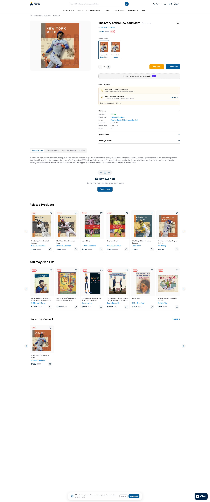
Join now (173, 97)
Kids (40, 15)
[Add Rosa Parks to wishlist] (152, 270)
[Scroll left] (26, 231)
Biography (56, 15)
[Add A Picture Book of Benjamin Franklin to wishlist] (177, 270)
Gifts (143, 10)
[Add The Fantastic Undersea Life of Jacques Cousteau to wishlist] (101, 270)
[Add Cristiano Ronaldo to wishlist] (127, 213)
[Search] (127, 4)
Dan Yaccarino (87, 303)
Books (107, 10)
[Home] (31, 15)
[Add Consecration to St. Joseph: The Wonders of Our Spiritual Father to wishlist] (51, 270)
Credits (82, 150)
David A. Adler (162, 303)
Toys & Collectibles (93, 10)
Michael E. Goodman (108, 27)
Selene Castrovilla (113, 303)
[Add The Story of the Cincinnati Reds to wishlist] (76, 213)
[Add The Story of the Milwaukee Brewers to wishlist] (152, 213)
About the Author (52, 150)
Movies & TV (67, 10)
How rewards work (107, 103)
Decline (123, 496)
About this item (37, 150)
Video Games (118, 10)
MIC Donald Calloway (38, 303)
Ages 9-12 (47, 15)
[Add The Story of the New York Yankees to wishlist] (51, 213)
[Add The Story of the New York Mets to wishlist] (178, 23)
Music (79, 10)
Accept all (134, 496)
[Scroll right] (184, 231)
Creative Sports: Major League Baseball (124, 120)
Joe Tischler (136, 246)
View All (175, 319)
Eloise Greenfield (138, 303)
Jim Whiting (162, 246)
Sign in (118, 103)
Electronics (132, 10)
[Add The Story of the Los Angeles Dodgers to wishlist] (177, 213)
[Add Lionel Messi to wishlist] (101, 213)
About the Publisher (69, 150)
